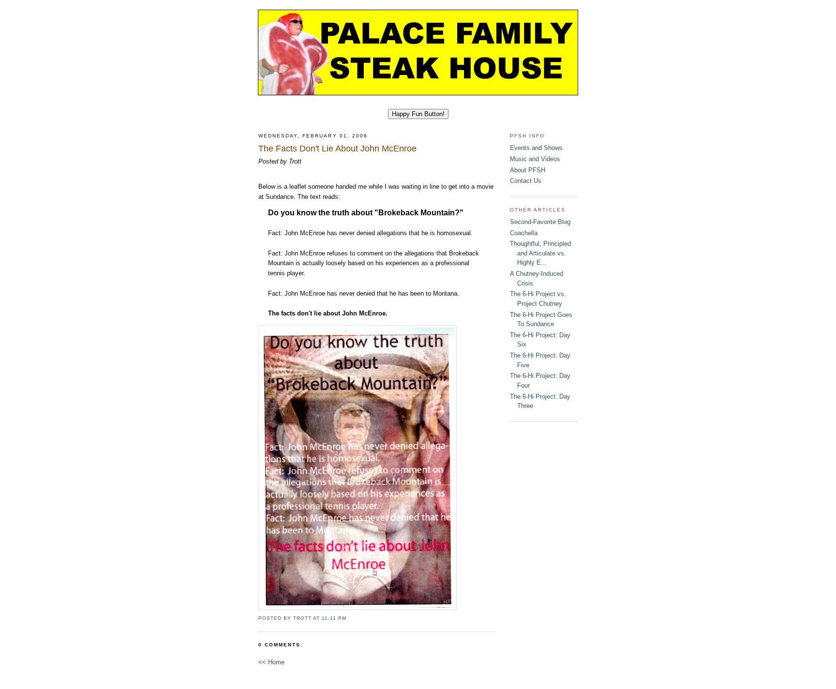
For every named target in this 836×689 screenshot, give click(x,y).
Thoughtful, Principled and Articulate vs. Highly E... (540, 253)
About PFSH (527, 170)
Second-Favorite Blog (540, 221)
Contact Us (525, 180)
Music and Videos (535, 159)
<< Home (271, 662)
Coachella (523, 233)
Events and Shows (536, 147)
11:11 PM (334, 618)
